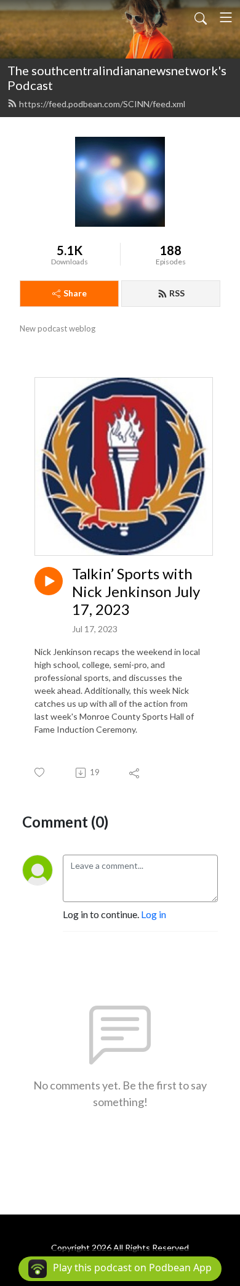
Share (75, 293)
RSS (177, 293)
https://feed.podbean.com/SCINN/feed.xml (102, 104)
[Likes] (40, 772)
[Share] (135, 772)
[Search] (201, 17)
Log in (153, 914)
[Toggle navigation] (226, 17)
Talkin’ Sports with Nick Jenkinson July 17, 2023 (136, 591)
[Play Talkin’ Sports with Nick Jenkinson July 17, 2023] (48, 581)
